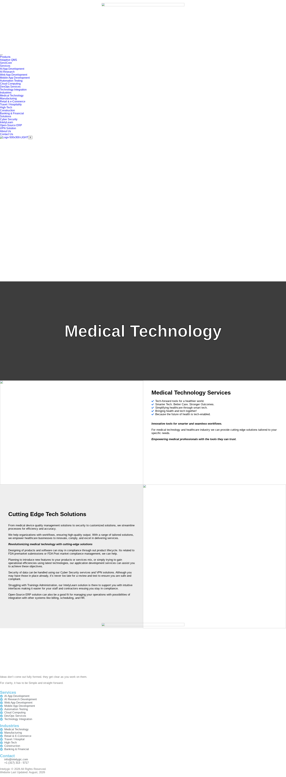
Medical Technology (12, 95)
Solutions (5, 116)
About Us (5, 131)
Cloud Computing (10, 83)
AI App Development (12, 68)
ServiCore (6, 62)
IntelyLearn (6, 122)
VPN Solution (8, 128)
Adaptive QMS (8, 59)
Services (5, 65)
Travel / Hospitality (11, 104)
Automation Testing (11, 80)
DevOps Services (10, 86)
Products (5, 56)
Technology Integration (13, 89)
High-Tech (6, 107)
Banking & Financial (12, 113)
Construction (7, 110)
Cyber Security (8, 119)
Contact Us (6, 134)
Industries (5, 92)
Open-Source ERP (11, 125)
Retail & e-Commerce (12, 101)
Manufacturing (8, 98)
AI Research (7, 71)
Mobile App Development (15, 77)
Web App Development (13, 74)
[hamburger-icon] (1, 54)
